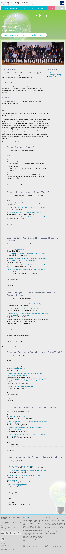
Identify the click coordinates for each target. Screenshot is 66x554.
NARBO (25, 548)
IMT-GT (61, 546)
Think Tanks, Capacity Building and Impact (20, 466)
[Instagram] (19, 533)
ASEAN (28, 546)
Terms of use (4, 529)
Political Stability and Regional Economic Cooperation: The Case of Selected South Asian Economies (27, 314)
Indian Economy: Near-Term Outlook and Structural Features (26, 207)
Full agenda (52, 73)
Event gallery (53, 77)
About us (25, 517)
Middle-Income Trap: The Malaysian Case (20, 386)
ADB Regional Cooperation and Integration (11, 546)
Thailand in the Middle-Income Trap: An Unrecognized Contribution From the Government (24, 374)
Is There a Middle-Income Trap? (17, 369)
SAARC (29, 548)
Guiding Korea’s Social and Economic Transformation (24, 475)
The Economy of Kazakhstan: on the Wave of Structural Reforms (27, 217)
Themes (5, 8)
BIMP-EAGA (48, 546)
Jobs (9, 527)
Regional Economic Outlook (16, 201)
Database (13, 8)
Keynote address (12, 173)
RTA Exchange (12, 549)
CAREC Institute (12, 480)
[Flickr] (7, 533)
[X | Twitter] (15, 533)
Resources (23, 8)
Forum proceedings (55, 75)
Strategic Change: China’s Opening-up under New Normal (25, 212)
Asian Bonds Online (6, 548)
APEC (24, 546)
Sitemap (15, 527)
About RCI (3, 527)
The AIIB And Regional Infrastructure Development (23, 308)
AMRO (34, 548)
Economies (41, 8)
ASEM (37, 546)
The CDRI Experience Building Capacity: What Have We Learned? (27, 471)
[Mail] (3, 533)
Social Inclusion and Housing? (16, 416)
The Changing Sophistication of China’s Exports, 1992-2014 (26, 254)
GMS (57, 546)
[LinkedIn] (3, 539)
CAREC (53, 546)
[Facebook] (11, 533)
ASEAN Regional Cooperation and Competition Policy (24, 304)
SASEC (46, 548)
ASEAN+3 (33, 546)
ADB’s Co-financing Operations (17, 485)
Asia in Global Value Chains (15, 249)
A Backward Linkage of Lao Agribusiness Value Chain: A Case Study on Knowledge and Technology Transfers (26, 259)
